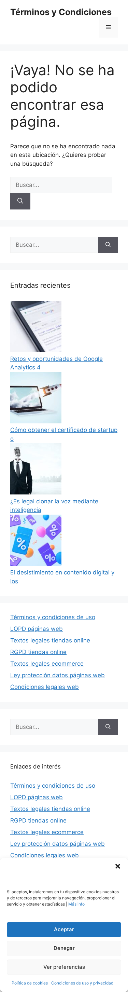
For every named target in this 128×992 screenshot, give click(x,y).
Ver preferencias (64, 967)
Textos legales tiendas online (50, 640)
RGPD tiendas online (38, 652)
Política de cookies (30, 983)
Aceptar (64, 929)
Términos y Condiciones (61, 12)
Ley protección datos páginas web (57, 675)
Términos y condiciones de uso (52, 617)
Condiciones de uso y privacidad (82, 983)
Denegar (64, 948)
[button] (117, 866)
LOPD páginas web (36, 628)
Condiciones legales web (44, 686)
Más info (76, 904)
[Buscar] (20, 201)
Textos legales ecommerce (47, 663)
